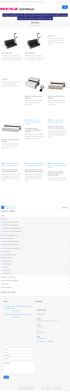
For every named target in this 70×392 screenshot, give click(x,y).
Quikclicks (31, 389)
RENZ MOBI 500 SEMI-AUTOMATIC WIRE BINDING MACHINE (33, 130)
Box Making (36, 15)
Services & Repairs (36, 18)
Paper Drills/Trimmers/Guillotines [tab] (10, 280)
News (53, 387)
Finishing (6, 267)
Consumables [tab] (4, 283)
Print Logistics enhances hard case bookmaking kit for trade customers (17, 307)
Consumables (63, 15)
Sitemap (60, 389)
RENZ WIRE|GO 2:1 (7, 53)
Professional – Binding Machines (11, 244)
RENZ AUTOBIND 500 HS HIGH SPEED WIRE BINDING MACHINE (34, 170)
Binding (5, 15)
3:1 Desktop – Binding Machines (11, 222)
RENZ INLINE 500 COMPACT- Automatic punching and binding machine (56, 173)
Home (42, 387)
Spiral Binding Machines (8, 238)
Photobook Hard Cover (8, 257)
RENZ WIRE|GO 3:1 (30, 53)
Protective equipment (24, 18)
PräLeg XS (5, 79)
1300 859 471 (25, 1)
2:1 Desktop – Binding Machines (11, 225)
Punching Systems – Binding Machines (13, 231)
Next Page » (65, 207)
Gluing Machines (7, 273)
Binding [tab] (3, 215)
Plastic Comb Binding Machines (10, 235)
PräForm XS (51, 36)
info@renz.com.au (42, 338)
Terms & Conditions (46, 389)
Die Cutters (28, 15)
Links (58, 387)
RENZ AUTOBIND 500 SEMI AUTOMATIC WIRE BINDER (55, 127)
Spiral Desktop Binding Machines (11, 241)
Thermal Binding (6, 251)
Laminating (12, 15)
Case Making (7, 264)
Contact (55, 389)
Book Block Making (8, 261)
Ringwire (5, 219)
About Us (48, 387)
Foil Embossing (7, 270)
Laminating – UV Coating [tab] (7, 277)
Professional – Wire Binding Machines (12, 228)
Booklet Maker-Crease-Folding (49, 15)
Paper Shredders (47, 18)
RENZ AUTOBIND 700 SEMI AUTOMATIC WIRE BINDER (9, 170)
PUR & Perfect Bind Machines (10, 254)
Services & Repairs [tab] (6, 287)
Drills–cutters (20, 15)
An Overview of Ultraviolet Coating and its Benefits (18, 314)
